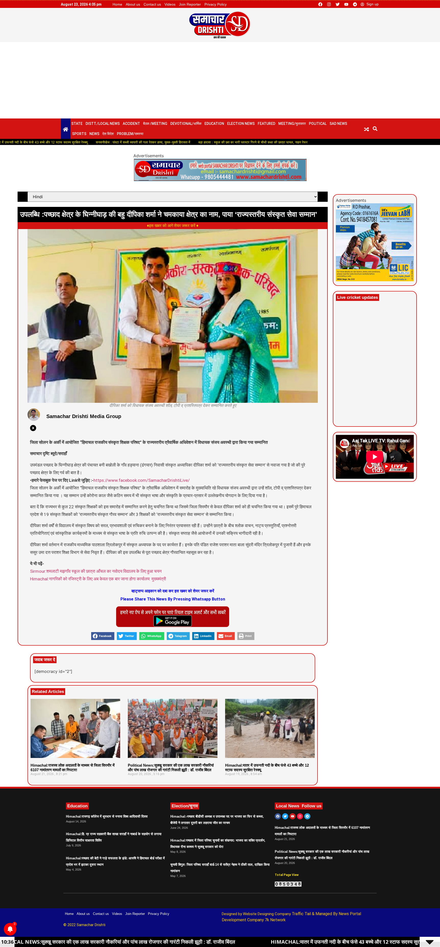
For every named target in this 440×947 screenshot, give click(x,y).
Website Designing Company (267, 914)
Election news (241, 124)
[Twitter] (338, 4)
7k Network (275, 919)
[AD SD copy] (220, 179)
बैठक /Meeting (155, 124)
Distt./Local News (103, 124)
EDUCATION (214, 124)
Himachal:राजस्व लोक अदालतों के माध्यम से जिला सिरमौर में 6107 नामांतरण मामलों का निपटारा (73, 767)
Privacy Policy (215, 4)
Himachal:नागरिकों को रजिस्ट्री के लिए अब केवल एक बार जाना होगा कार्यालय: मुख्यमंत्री (98, 578)
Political (317, 124)
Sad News (338, 124)
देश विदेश (108, 134)
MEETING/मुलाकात (292, 124)
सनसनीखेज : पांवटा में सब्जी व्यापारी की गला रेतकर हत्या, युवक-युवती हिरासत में (105, 142)
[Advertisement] (220, 80)
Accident (131, 124)
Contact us (152, 4)
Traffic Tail (301, 913)
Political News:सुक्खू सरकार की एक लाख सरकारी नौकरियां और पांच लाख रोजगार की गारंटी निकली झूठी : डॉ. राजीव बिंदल (171, 767)
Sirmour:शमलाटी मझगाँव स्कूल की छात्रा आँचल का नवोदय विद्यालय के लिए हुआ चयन (96, 571)
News (94, 134)
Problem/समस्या (130, 134)
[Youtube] (346, 4)
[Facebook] (320, 4)
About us (133, 4)
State (76, 124)
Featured (266, 124)
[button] (375, 129)
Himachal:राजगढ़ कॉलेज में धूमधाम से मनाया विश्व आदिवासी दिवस (107, 816)
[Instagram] (329, 4)
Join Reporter (190, 4)
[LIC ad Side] (375, 279)
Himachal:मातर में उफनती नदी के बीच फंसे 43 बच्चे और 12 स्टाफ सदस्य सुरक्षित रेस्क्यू (279, 941)
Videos (169, 4)
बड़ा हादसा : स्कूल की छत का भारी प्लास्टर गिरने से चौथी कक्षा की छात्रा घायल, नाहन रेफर (215, 142)
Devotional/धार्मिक (185, 124)
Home (117, 4)
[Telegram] (355, 4)
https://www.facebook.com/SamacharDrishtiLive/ (141, 480)
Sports (79, 134)
